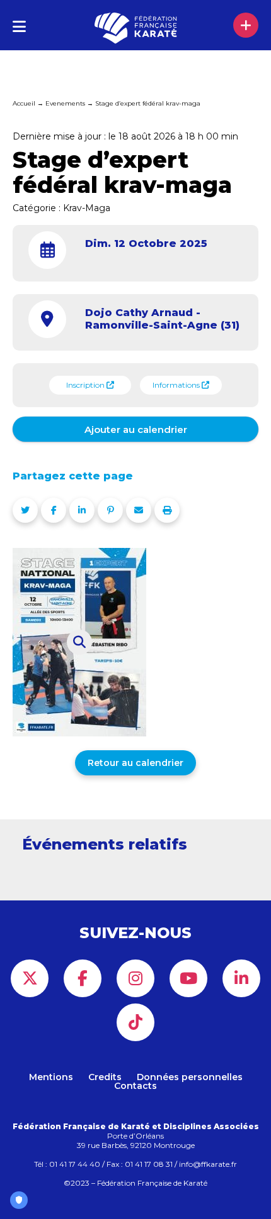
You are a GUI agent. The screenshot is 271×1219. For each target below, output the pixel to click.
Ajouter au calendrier (135, 429)
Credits (105, 1077)
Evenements (65, 103)
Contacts (135, 1085)
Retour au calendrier (135, 762)
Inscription (86, 385)
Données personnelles (190, 1077)
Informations (177, 385)
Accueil (24, 103)
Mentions (51, 1077)
